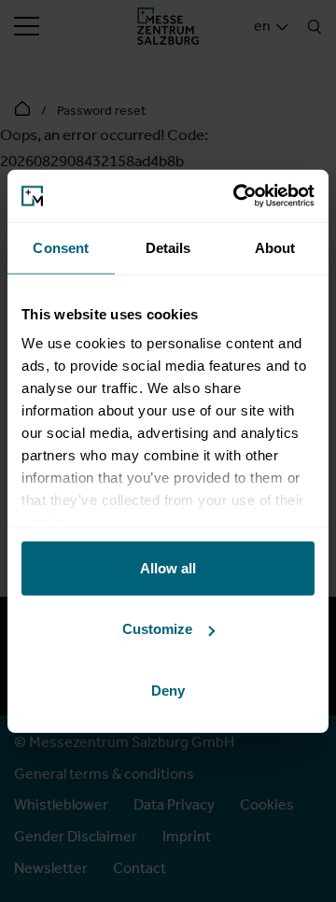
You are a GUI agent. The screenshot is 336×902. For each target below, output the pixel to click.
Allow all (168, 567)
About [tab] (275, 247)
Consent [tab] (61, 247)
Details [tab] (168, 247)
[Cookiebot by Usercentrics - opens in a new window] (237, 196)
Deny (168, 690)
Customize (157, 629)
